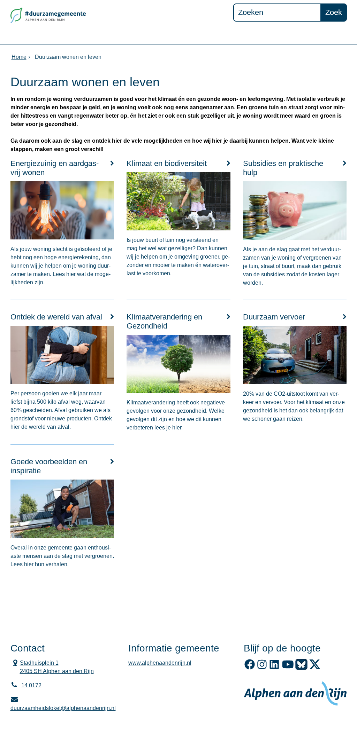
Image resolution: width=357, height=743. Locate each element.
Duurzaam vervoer (274, 317)
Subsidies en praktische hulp (283, 168)
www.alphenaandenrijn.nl (159, 663)
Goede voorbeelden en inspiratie (48, 466)
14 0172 (31, 685)
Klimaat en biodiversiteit (167, 163)
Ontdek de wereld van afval (56, 317)
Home (19, 57)
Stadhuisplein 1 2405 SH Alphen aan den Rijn (52, 666)
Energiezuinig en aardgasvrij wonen (54, 168)
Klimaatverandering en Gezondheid (164, 321)
